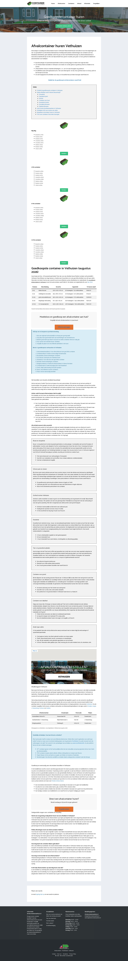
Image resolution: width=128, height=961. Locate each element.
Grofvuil (41, 98)
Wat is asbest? (49, 923)
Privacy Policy (72, 954)
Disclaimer (65, 954)
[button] (64, 80)
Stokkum (41, 708)
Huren (53, 4)
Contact (54, 954)
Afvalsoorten (61, 4)
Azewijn (90, 706)
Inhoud (79, 4)
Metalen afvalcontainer (58, 781)
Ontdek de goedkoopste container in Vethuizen (50, 90)
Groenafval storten (44, 102)
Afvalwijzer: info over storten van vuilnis (47, 110)
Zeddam (48, 708)
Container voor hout (44, 100)
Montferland (75, 741)
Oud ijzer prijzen (50, 921)
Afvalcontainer (57, 951)
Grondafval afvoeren (44, 104)
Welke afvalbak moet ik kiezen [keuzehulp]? (49, 92)
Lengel (94, 706)
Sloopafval (42, 94)
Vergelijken (96, 4)
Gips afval (89, 282)
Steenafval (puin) (43, 96)
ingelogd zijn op (40, 894)
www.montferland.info (78, 743)
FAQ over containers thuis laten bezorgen (48, 114)
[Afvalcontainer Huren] (36, 3)
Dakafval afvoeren (44, 106)
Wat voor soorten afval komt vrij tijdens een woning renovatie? (54, 915)
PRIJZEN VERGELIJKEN (64, 26)
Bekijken (64, 153)
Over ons (59, 954)
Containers (71, 4)
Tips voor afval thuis (51, 918)
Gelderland (89, 704)
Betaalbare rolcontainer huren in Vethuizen (48, 112)
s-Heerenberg (35, 708)
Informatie (87, 4)
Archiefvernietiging (50, 926)
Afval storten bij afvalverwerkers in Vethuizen (49, 108)
